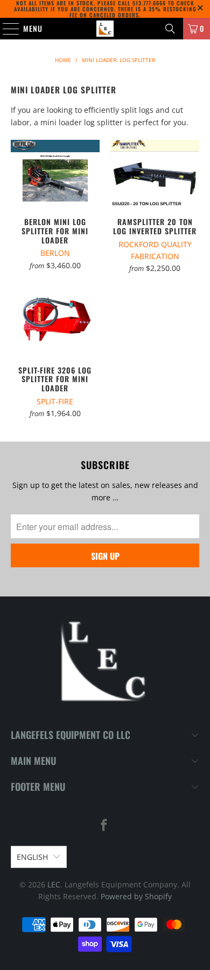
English (32, 857)
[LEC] (105, 28)
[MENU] (5, 28)
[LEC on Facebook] (104, 826)
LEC (53, 884)
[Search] (170, 28)
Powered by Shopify (136, 896)
